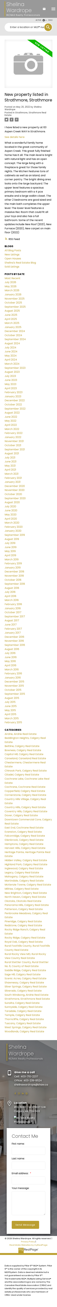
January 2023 (13, 396)
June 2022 (11, 417)
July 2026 (10, 282)
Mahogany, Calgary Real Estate (24, 876)
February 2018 (13, 604)
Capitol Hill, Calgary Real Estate (24, 754)
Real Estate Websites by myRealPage (29, 1245)
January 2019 (13, 567)
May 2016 (10, 661)
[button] (15, 1093)
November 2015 (14, 686)
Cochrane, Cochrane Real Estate (25, 787)
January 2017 (13, 633)
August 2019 (12, 539)
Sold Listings (12, 266)
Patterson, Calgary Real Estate (24, 909)
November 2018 (14, 576)
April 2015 (10, 714)
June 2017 (11, 624)
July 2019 (10, 543)
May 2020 (10, 514)
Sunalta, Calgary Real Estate (22, 1003)
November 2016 (14, 641)
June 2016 (11, 657)
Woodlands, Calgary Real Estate (24, 1031)
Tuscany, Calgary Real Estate (23, 1023)
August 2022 (12, 412)
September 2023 (15, 368)
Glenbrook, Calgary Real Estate (24, 840)
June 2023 (11, 380)
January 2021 (13, 482)
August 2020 (12, 502)
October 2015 (13, 690)
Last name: (18, 1158)
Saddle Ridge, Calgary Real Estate (25, 970)
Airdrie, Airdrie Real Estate (21, 734)
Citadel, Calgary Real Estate (22, 774)
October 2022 (13, 404)
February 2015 (13, 722)
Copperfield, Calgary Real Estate (25, 791)
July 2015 (10, 702)
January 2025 (13, 327)
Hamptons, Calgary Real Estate (24, 844)
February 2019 (13, 563)
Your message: (20, 1188)
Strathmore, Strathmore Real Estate (25, 114)
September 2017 (15, 616)
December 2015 (14, 681)
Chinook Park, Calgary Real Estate (26, 770)
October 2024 (13, 335)
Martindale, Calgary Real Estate (24, 880)
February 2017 (13, 629)
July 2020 (10, 506)
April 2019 (10, 555)
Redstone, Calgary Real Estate (23, 925)
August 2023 (12, 372)
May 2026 (10, 286)
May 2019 (10, 551)
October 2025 (13, 302)
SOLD (50, 20)
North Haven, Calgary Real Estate (25, 897)
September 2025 (15, 307)
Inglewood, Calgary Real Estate (24, 868)
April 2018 (10, 596)
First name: (18, 1143)
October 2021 (13, 445)
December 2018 (14, 571)
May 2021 (10, 466)
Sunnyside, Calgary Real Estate (24, 1007)
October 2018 (13, 580)
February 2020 (14, 527)
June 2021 (10, 461)
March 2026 (12, 290)
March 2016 (12, 669)
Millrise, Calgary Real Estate (22, 889)
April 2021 (10, 469)
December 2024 (15, 331)
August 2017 (12, 620)
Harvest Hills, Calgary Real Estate (25, 848)
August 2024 (12, 343)
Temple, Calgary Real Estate (22, 1015)
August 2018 (12, 588)
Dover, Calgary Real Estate (21, 815)
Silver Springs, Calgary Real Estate (26, 986)
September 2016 (15, 645)
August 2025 (12, 311)
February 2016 (13, 673)
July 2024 (10, 347)
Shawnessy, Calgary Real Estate (24, 982)
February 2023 (13, 392)
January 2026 (13, 294)
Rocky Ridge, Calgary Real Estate (25, 937)
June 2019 (10, 547)
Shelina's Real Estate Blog (20, 262)
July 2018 (10, 592)
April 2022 (11, 425)
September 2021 (15, 449)
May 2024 (11, 355)
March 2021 (12, 474)
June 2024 (11, 351)
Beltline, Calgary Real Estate (22, 746)
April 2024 (11, 359)
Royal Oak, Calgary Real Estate (24, 942)
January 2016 (13, 677)
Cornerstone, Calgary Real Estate (25, 795)
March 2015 (12, 718)
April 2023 (11, 388)
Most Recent (12, 278)
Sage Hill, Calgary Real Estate (23, 974)
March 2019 (12, 559)
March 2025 (12, 323)
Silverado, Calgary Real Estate (23, 991)
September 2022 (15, 409)
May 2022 (10, 421)
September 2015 (15, 694)
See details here (15, 137)
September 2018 (15, 584)
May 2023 (10, 384)
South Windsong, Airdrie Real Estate (26, 995)
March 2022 (12, 429)
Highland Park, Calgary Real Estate (26, 864)
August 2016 (12, 649)
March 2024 (12, 364)
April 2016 (10, 665)
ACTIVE (38, 20)
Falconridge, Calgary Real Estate (25, 836)
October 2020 (13, 494)
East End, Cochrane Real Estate (24, 827)
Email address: (20, 1173)
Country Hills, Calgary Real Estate (25, 807)
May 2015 (10, 710)
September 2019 (15, 535)
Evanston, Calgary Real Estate (23, 832)
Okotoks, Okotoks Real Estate (23, 901)
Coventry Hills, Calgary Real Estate (26, 811)
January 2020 (13, 531)
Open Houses (13, 258)
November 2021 (14, 441)
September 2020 (15, 498)
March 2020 (12, 523)
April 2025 (11, 319)
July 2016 (10, 653)
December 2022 (15, 400)
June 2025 (11, 315)
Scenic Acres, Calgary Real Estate (25, 978)
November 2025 (15, 298)
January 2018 (13, 608)
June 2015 (11, 706)
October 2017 (13, 612)
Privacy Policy (28, 1241)
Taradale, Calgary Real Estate (23, 1011)
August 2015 (12, 698)
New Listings (12, 254)
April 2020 (11, 519)
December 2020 (15, 486)
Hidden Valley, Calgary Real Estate (26, 860)
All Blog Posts (13, 250)
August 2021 (12, 453)
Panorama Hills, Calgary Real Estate (27, 905)
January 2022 (13, 437)
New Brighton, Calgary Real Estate (26, 893)
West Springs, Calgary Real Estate (26, 1027)
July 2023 (10, 376)
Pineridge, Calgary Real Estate (23, 921)
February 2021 (13, 478)
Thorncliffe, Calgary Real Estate (24, 1019)
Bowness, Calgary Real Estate (23, 750)
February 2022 (13, 433)
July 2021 (10, 457)
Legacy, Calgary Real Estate (22, 872)
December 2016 (14, 637)
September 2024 (15, 339)
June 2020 (11, 510)
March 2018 (12, 600)
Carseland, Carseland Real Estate (25, 758)
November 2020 (15, 490)
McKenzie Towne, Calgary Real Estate (28, 884)
